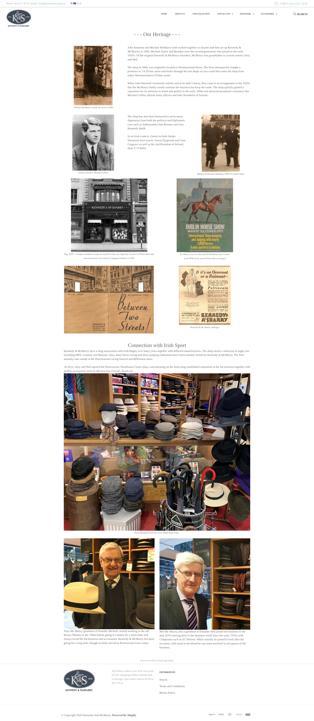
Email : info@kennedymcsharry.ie (48, 3)
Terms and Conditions (172, 686)
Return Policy (167, 692)
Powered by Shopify (124, 715)
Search (163, 679)
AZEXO (153, 660)
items (293, 3)
